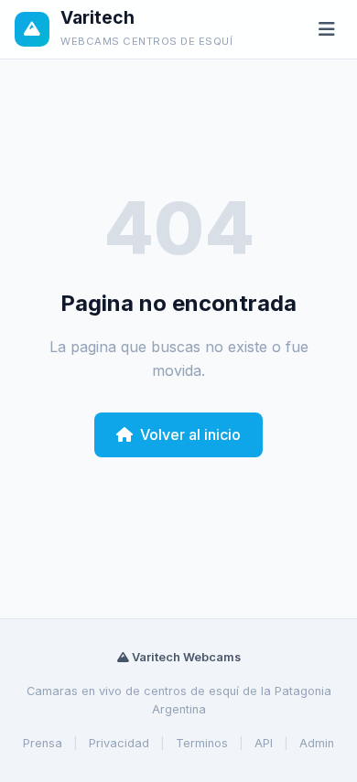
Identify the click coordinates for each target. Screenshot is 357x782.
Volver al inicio (190, 434)
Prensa (42, 743)
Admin (316, 743)
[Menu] (326, 30)
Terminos (202, 743)
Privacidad (119, 743)
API (263, 743)
